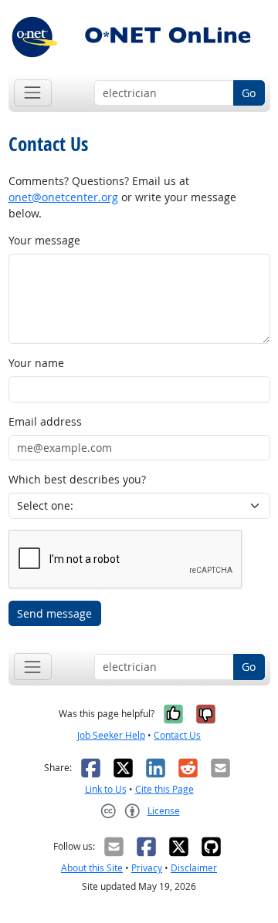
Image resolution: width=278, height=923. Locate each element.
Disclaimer (194, 867)
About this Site (92, 867)
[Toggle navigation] (33, 92)
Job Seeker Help (111, 735)
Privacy (146, 867)
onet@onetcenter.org (63, 197)
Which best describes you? (77, 479)
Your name (36, 362)
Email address (45, 421)
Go (249, 93)
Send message (54, 613)
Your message (44, 240)
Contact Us (177, 735)
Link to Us (106, 789)
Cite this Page (164, 789)
